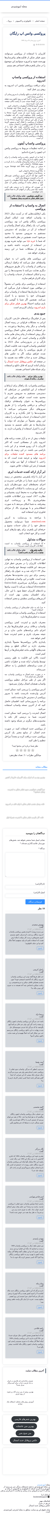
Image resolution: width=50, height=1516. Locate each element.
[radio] (32, 750)
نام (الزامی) (40, 884)
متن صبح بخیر (25, 1433)
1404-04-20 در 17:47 (35, 1333)
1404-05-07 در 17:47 (35, 974)
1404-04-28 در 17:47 (35, 1201)
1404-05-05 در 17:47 (35, 1019)
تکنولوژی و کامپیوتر (23, 21)
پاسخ (40, 948)
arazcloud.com (38, 521)
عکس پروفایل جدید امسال (20, 361)
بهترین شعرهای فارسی (25, 1419)
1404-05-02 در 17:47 (35, 1154)
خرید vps (31, 241)
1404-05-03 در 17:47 (35, 1067)
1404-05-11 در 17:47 (35, 929)
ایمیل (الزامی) (39, 892)
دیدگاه (41, 848)
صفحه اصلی (40, 21)
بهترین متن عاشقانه (25, 1426)
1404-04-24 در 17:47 (35, 1288)
